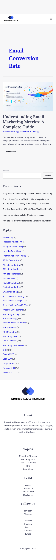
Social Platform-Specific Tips (15, 305)
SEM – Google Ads (11, 260)
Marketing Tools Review (13, 345)
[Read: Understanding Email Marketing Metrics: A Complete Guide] (28, 96)
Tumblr (28, 534)
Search (6, 170)
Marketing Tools (10, 336)
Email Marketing (10, 131)
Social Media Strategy (12, 300)
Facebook (28, 520)
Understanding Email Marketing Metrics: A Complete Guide (23, 121)
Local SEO (7, 358)
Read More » (11, 152)
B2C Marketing (10, 327)
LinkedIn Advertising (12, 251)
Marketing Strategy (12, 314)
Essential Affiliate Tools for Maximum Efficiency (24, 215)
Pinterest (28, 530)
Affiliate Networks (11, 269)
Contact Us (28, 488)
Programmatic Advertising (14, 255)
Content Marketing (11, 287)
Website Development (13, 309)
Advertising (8, 237)
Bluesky (28, 527)
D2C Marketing (10, 332)
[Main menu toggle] (51, 19)
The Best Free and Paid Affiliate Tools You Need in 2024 (27, 209)
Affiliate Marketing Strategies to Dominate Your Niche (27, 220)
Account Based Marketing (14, 322)
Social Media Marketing (13, 296)
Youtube (28, 514)
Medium (28, 524)
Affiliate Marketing (11, 265)
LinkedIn (28, 510)
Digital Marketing (11, 283)
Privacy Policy (28, 491)
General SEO (8, 354)
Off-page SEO (9, 363)
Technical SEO (9, 372)
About (28, 485)
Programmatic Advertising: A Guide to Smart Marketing (27, 193)
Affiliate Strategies (11, 273)
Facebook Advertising (12, 241)
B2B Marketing (10, 318)
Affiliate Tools (9, 278)
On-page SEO (9, 368)
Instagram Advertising (13, 246)
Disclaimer (28, 495)
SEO (5, 350)
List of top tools (10, 340)
